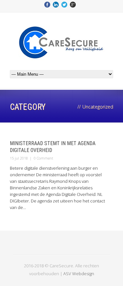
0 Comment (43, 158)
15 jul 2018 (19, 158)
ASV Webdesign (78, 273)
